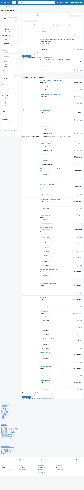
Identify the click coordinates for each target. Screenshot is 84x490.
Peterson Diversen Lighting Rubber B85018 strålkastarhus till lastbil (57, 39)
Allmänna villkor (22, 462)
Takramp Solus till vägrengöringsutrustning (51, 168)
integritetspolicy (42, 57)
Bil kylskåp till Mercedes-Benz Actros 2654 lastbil (52, 124)
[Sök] (19, 2)
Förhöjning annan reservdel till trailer (49, 242)
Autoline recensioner (23, 469)
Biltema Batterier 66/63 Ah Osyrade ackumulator (52, 184)
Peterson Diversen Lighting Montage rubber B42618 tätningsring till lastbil (58, 25)
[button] (78, 35)
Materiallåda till (44, 311)
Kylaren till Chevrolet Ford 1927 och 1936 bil (51, 80)
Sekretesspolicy (22, 465)
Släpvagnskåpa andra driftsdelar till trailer (50, 199)
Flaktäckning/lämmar (45, 380)
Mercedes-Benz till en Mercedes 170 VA (50, 94)
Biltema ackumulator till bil (46, 227)
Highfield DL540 (44, 255)
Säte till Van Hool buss (45, 110)
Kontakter (3, 467)
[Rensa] (19, 19)
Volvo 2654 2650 (44, 325)
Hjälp (2, 465)
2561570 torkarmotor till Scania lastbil (49, 213)
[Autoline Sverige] (5, 2)
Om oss (2, 462)
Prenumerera (27, 55)
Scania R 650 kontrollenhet (47, 141)
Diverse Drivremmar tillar (46, 366)
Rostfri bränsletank (45, 352)
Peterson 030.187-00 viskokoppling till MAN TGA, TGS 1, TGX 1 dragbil (57, 59)
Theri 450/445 (43, 297)
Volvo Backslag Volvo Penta (47, 338)
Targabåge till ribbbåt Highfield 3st (48, 269)
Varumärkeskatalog (23, 471)
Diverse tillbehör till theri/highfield (48, 283)
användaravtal (50, 57)
